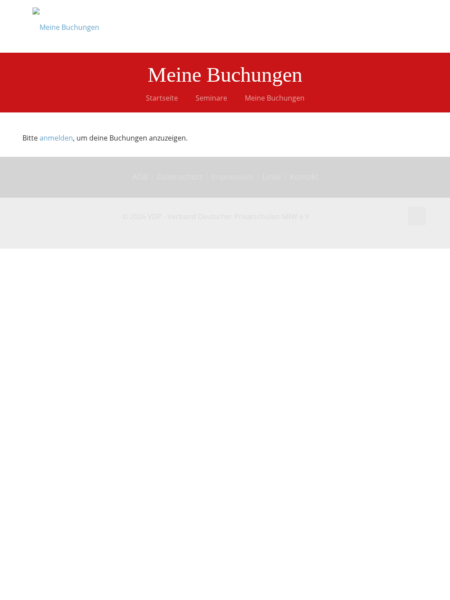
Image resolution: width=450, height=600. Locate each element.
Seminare (211, 98)
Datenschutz (181, 176)
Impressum (232, 176)
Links (271, 176)
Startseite (162, 98)
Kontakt (304, 176)
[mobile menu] (412, 26)
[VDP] (66, 26)
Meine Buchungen (275, 98)
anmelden (56, 138)
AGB (141, 176)
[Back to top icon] (417, 216)
